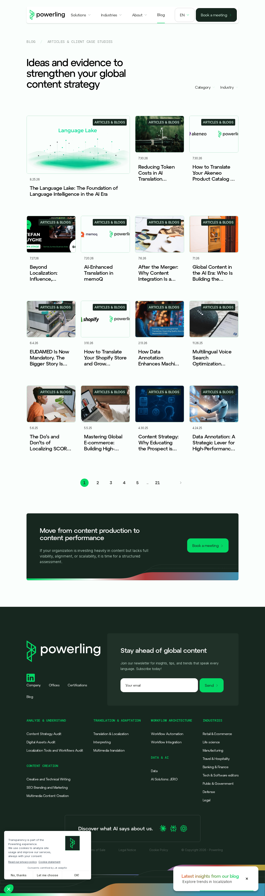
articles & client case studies (80, 42)
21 (157, 482)
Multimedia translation (108, 750)
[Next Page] (181, 483)
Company (33, 685)
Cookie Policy (158, 850)
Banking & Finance (216, 767)
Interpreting (102, 742)
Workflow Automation (167, 733)
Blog (30, 42)
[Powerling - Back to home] (47, 15)
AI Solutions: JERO (164, 779)
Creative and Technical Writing (48, 779)
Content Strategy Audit (43, 733)
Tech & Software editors (221, 775)
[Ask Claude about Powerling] (163, 828)
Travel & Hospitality (216, 758)
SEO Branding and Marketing (46, 787)
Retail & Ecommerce (217, 733)
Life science (211, 742)
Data (154, 771)
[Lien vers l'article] (78, 163)
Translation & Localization (110, 733)
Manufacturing (213, 750)
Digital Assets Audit (40, 742)
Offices (54, 685)
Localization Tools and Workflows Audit (54, 750)
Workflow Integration (166, 742)
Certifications (77, 685)
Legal (206, 800)
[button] (81, 15)
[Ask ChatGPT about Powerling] (183, 828)
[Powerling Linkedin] (30, 678)
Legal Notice (127, 850)
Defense (209, 791)
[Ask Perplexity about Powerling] (173, 828)
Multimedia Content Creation (47, 795)
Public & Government (218, 783)
